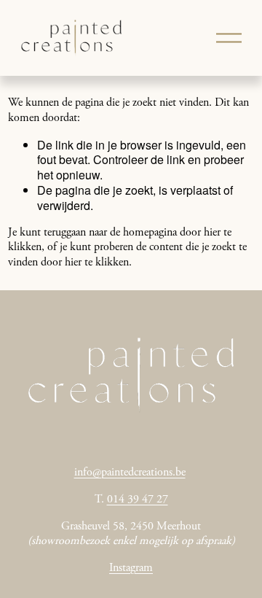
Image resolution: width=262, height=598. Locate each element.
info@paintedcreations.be (130, 472)
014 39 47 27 (137, 499)
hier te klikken (97, 262)
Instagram (131, 568)
